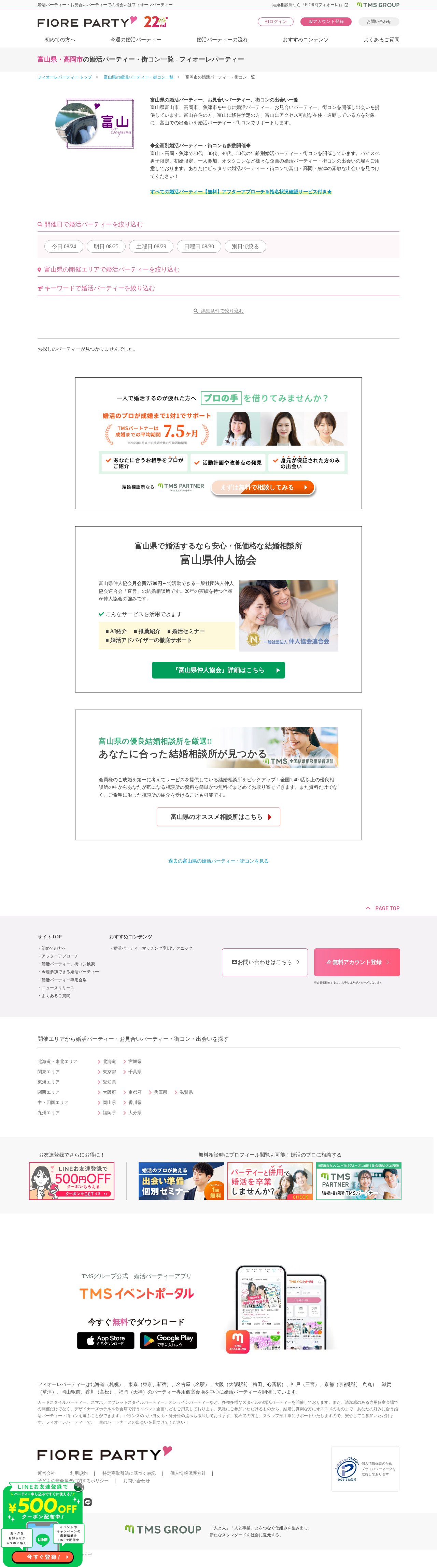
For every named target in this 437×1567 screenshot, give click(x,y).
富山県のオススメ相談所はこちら (217, 816)
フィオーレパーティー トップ (65, 77)
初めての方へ (60, 39)
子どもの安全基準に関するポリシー (73, 1480)
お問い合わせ (379, 21)
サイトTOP (50, 936)
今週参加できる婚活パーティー (70, 971)
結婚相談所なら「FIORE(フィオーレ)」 (310, 4)
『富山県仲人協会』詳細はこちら (218, 670)
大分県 (135, 1112)
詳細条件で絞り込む (222, 310)
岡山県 (109, 1102)
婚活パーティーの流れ (222, 39)
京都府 (135, 1092)
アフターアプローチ (60, 956)
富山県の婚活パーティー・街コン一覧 (138, 77)
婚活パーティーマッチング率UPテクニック (153, 948)
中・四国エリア (53, 1102)
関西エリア (49, 1092)
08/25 (106, 246)
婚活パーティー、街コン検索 (68, 964)
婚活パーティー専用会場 (64, 980)
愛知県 (109, 1082)
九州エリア (49, 1112)
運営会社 (46, 1473)
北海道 (109, 1061)
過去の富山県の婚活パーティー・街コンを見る (218, 861)
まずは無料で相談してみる (257, 487)
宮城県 (135, 1061)
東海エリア (49, 1082)
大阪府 (109, 1092)
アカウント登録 (326, 21)
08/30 (199, 246)
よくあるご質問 (381, 39)
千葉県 (135, 1071)
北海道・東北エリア (57, 1061)
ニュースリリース (58, 987)
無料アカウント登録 (354, 962)
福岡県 (109, 1112)
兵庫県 (160, 1092)
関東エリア (49, 1071)
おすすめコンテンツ (306, 39)
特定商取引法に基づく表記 (129, 1473)
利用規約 (79, 1473)
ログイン (276, 21)
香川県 (135, 1102)
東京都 (109, 1071)
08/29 (151, 246)
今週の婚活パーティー (135, 39)
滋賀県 (186, 1092)
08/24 (64, 246)
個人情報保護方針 (188, 1473)
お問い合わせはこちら (261, 962)
